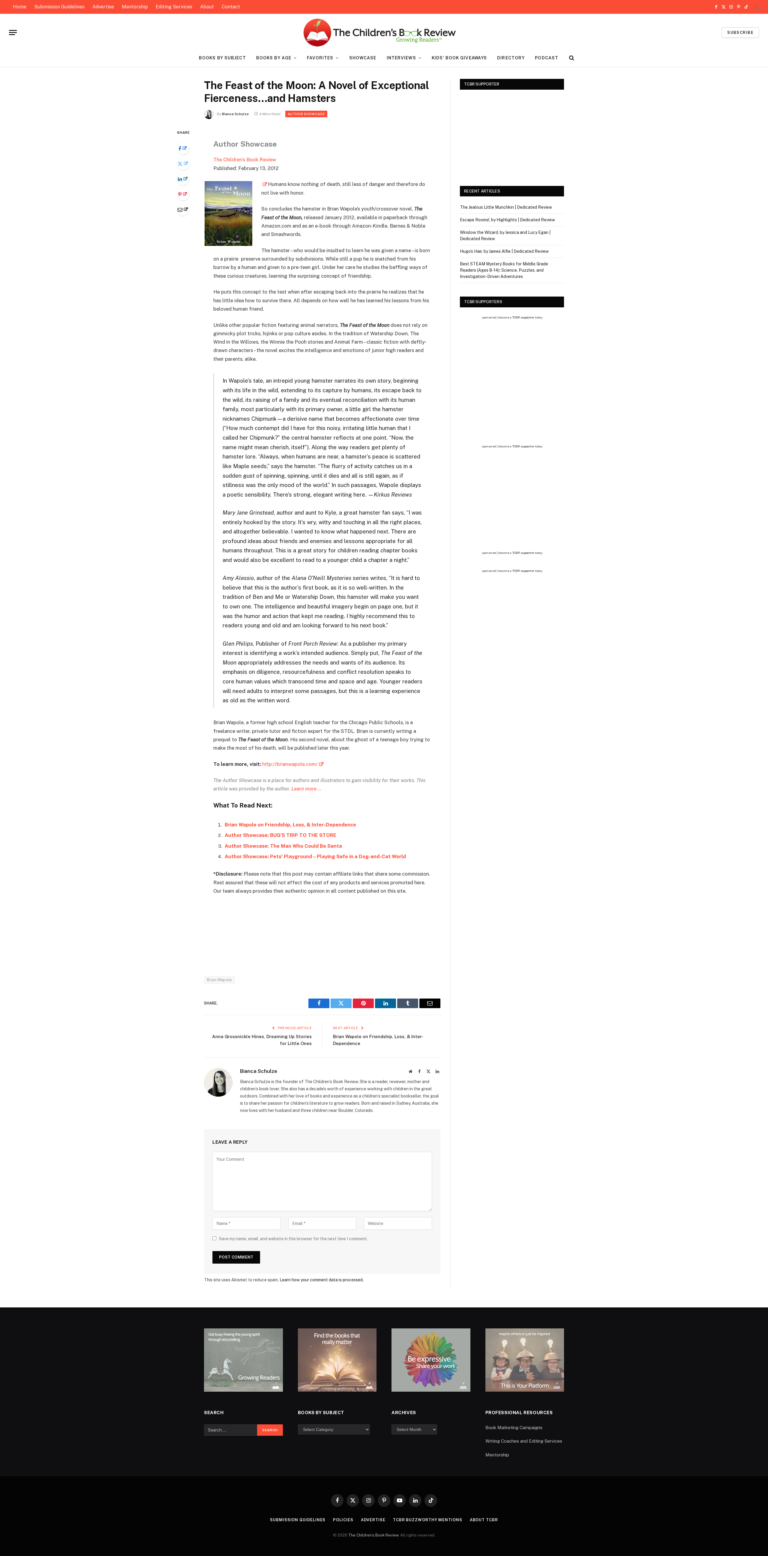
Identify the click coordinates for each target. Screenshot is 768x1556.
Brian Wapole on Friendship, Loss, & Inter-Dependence (290, 825)
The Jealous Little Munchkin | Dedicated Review (506, 207)
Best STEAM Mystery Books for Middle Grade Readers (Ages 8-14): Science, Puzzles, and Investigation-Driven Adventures (504, 270)
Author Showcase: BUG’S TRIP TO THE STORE (280, 835)
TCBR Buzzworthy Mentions (427, 1520)
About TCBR (484, 1520)
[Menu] (13, 32)
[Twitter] (183, 164)
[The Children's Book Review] (384, 32)
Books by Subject (222, 57)
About (207, 7)
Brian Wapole (219, 980)
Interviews (401, 57)
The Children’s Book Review (244, 160)
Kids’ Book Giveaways (459, 57)
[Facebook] (183, 148)
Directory (511, 57)
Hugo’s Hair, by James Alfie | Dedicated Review (504, 251)
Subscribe (740, 32)
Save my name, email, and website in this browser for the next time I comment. (293, 1238)
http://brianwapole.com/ (290, 764)
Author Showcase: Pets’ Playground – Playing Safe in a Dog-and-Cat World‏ (315, 856)
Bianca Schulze (235, 114)
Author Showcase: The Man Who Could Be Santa (283, 846)
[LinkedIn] (183, 179)
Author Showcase (306, 114)
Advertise (103, 7)
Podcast (546, 57)
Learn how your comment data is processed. (322, 1279)
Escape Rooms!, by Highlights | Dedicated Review (507, 219)
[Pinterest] (183, 194)
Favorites (320, 57)
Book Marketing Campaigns (513, 1427)
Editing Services (174, 7)
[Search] (756, 7)
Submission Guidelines (59, 7)
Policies (343, 1520)
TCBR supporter (523, 317)
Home (19, 7)
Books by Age (273, 57)
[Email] (183, 210)
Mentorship (135, 7)
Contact (231, 7)
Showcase (362, 57)
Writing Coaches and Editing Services (523, 1441)
